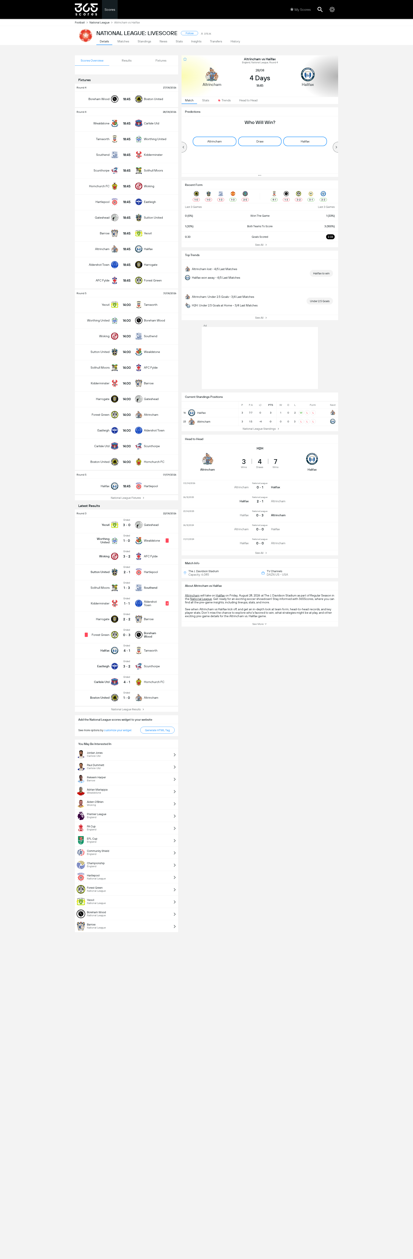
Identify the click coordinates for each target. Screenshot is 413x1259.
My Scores (302, 10)
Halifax (220, 595)
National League (99, 22)
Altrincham (192, 595)
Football (80, 22)
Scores (110, 10)
